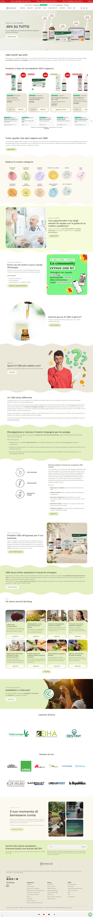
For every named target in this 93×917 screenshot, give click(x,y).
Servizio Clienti (30, 886)
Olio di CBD (50, 884)
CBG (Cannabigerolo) (52, 890)
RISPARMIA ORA (11, 36)
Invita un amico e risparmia (54, 896)
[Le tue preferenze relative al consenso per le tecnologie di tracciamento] (2, 916)
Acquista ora (53, 513)
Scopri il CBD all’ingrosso (15, 551)
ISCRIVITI (83, 846)
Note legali (29, 898)
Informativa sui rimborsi (33, 894)
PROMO (69, 8)
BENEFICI (22, 8)
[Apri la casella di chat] (90, 914)
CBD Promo (50, 894)
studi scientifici (66, 442)
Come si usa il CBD (72, 890)
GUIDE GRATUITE (52, 8)
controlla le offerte (12, 587)
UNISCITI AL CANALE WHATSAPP (18, 285)
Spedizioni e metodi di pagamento (35, 890)
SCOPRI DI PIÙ (54, 236)
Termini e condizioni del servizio (35, 902)
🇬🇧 (74, 8)
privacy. (57, 854)
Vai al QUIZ (12, 372)
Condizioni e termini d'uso (33, 892)
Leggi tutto (15, 636)
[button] (86, 92)
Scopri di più (10, 699)
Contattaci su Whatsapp (33, 888)
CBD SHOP (30, 8)
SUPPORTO (62, 8)
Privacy (28, 896)
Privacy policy (68, 907)
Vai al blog (46, 671)
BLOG (44, 8)
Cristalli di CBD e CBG (52, 892)
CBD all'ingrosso (51, 898)
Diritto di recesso (31, 900)
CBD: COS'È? (38, 8)
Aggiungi (20, 109)
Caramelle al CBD (51, 888)
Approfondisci (11, 149)
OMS (75, 141)
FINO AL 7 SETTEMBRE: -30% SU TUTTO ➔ (21, 1)
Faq (69, 894)
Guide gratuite (71, 896)
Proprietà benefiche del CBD (75, 888)
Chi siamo (29, 884)
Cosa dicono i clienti (17, 829)
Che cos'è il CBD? (72, 884)
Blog (69, 892)
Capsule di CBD (51, 886)
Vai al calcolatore (54, 325)
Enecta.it (9, 907)
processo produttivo (13, 420)
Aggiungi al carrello (61, 109)
